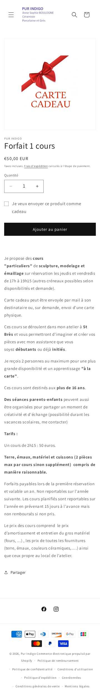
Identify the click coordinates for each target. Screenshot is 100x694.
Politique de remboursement (58, 661)
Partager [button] (18, 572)
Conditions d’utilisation (75, 669)
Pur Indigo (28, 654)
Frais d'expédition (36, 166)
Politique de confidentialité (32, 669)
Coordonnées (71, 678)
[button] (11, 15)
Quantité (11, 175)
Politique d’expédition (40, 678)
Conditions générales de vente (37, 686)
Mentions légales (77, 686)
